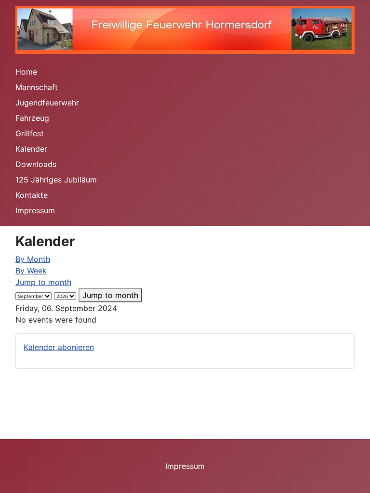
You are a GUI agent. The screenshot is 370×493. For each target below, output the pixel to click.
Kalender (31, 149)
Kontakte (31, 195)
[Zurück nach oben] (353, 475)
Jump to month (43, 282)
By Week (31, 270)
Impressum (35, 210)
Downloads (35, 164)
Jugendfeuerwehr (47, 102)
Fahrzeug (32, 118)
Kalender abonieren (59, 347)
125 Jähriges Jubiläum (56, 179)
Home (26, 72)
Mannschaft (36, 87)
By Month (32, 259)
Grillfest (29, 133)
